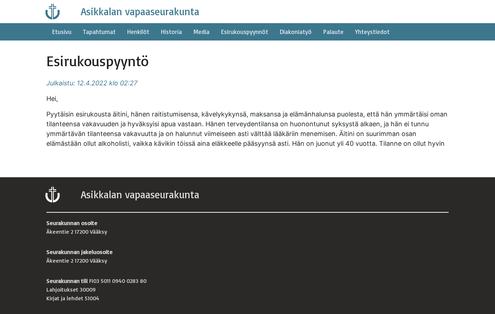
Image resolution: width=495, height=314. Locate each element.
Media (201, 31)
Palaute (333, 31)
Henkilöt (138, 31)
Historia (171, 31)
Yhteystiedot (372, 31)
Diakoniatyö (296, 31)
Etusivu (61, 31)
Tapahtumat (99, 31)
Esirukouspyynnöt (244, 31)
